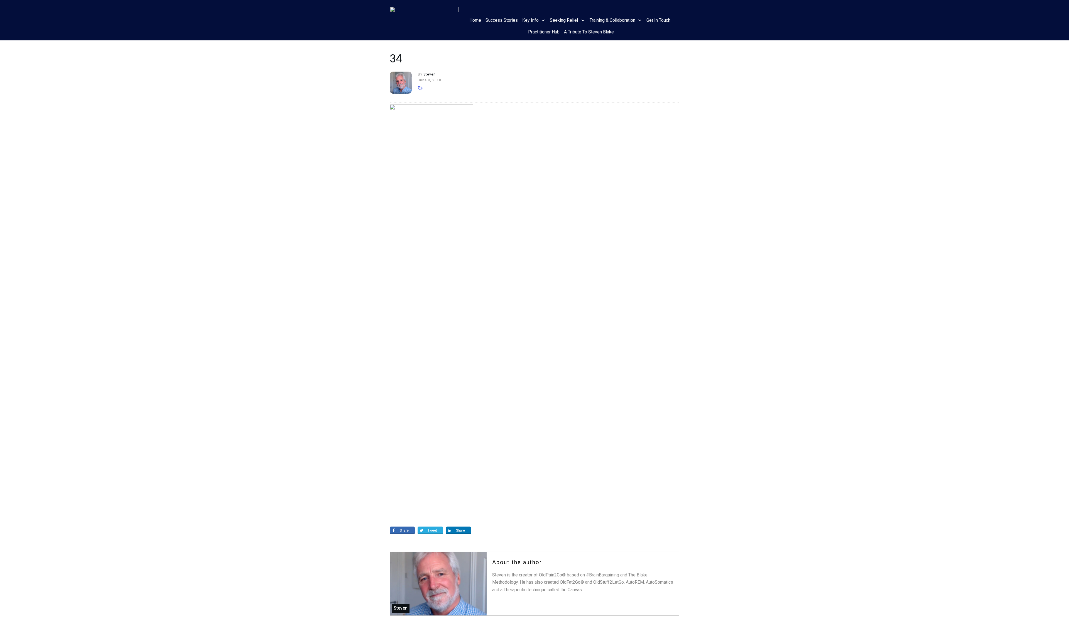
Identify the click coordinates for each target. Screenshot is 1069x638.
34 (396, 58)
